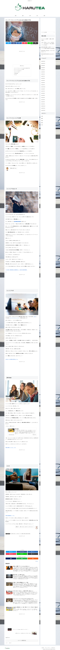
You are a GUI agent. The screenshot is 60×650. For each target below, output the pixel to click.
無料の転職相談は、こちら (10, 515)
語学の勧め (16, 73)
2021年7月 (43, 91)
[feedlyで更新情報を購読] (22, 558)
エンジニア (15, 533)
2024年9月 (43, 65)
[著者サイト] (11, 558)
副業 (42, 120)
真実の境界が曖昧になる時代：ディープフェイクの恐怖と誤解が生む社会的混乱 (47, 48)
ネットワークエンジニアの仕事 (19, 69)
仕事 (6, 533)
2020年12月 (43, 106)
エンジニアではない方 (18, 70)
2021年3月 (43, 99)
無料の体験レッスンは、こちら (11, 447)
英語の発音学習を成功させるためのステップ (47, 55)
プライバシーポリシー (48, 647)
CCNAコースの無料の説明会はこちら (12, 359)
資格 (27, 533)
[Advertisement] (22, 47)
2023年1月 (43, 74)
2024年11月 (43, 63)
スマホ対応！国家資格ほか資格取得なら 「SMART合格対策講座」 (16, 269)
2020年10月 (43, 110)
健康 (42, 118)
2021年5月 (43, 95)
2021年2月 (43, 101)
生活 (42, 124)
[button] (54, 32)
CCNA (35, 316)
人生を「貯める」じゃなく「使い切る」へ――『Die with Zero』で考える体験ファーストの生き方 (47, 43)
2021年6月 (43, 93)
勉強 (9, 533)
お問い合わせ (53, 647)
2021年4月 (43, 97)
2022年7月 (43, 76)
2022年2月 (43, 84)
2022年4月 (43, 80)
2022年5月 (43, 78)
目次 (20, 65)
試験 (25, 533)
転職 (29, 533)
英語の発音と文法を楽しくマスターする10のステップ (47, 51)
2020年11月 (43, 108)
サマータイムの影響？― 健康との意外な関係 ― (47, 40)
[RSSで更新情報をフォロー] (33, 558)
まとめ (16, 74)
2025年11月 (43, 61)
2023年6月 (43, 69)
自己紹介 (43, 647)
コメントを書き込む (22, 640)
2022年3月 (43, 82)
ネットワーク (19, 533)
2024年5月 (43, 67)
